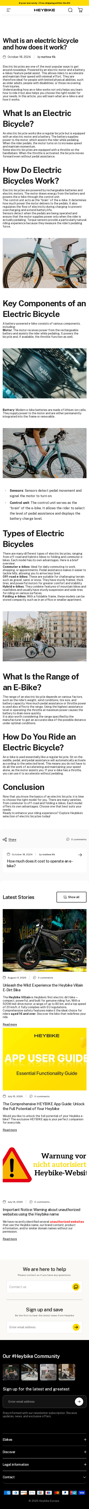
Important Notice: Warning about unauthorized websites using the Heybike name (41, 1212)
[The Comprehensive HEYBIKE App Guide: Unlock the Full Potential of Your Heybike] (45, 1059)
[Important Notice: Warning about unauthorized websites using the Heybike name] (45, 1165)
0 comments (79, 839)
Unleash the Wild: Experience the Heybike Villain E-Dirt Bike (43, 987)
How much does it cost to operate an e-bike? (40, 863)
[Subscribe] (76, 1327)
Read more (10, 1024)
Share (12, 839)
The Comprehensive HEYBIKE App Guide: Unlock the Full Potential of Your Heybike (44, 1106)
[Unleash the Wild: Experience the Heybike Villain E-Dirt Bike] (45, 940)
